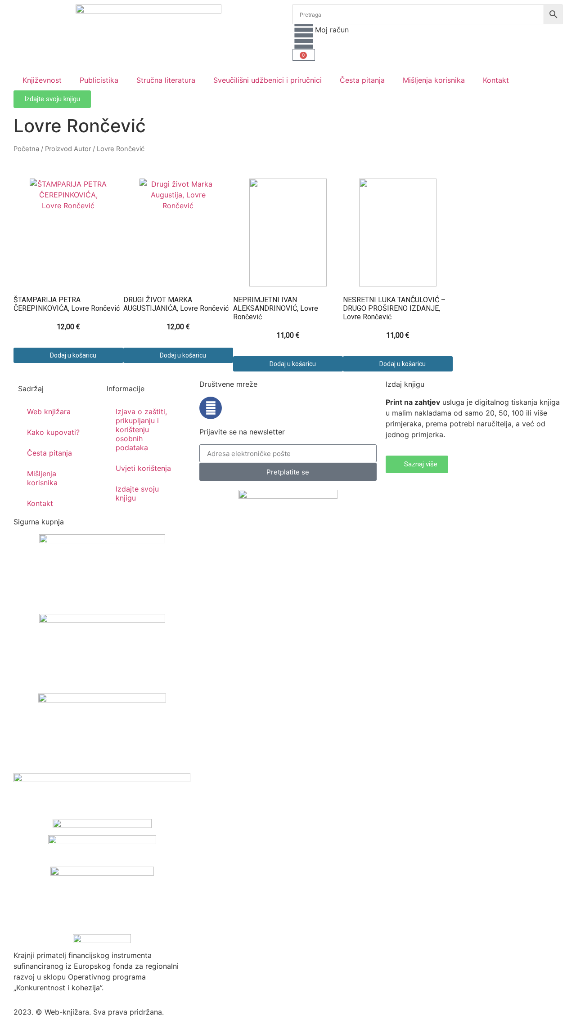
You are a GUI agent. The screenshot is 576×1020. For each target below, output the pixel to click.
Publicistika (99, 80)
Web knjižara (49, 411)
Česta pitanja (362, 80)
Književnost (42, 80)
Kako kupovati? (53, 432)
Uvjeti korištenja (143, 468)
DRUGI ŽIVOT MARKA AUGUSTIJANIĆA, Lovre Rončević (176, 304)
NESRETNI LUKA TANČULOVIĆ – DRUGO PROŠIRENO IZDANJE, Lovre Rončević (394, 308)
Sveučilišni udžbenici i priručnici (267, 80)
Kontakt (496, 80)
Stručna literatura (165, 80)
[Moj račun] (303, 35)
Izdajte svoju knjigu (137, 493)
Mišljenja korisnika (434, 80)
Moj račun (332, 29)
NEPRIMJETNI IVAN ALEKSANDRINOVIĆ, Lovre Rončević (275, 308)
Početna (26, 149)
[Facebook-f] (210, 408)
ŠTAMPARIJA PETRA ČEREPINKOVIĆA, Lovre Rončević (67, 304)
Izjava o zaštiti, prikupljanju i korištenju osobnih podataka (141, 429)
